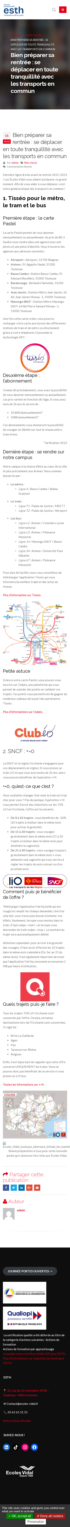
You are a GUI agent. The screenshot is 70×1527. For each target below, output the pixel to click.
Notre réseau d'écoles (17, 1420)
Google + (29, 1188)
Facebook (6, 1188)
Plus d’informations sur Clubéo (22, 712)
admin (14, 162)
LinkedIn (21, 1188)
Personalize (35, 1521)
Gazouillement (14, 1188)
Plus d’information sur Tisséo (22, 595)
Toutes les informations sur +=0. (23, 1084)
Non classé (30, 162)
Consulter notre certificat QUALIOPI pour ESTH (34, 1353)
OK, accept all (21, 1516)
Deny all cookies (51, 1516)
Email (37, 1188)
